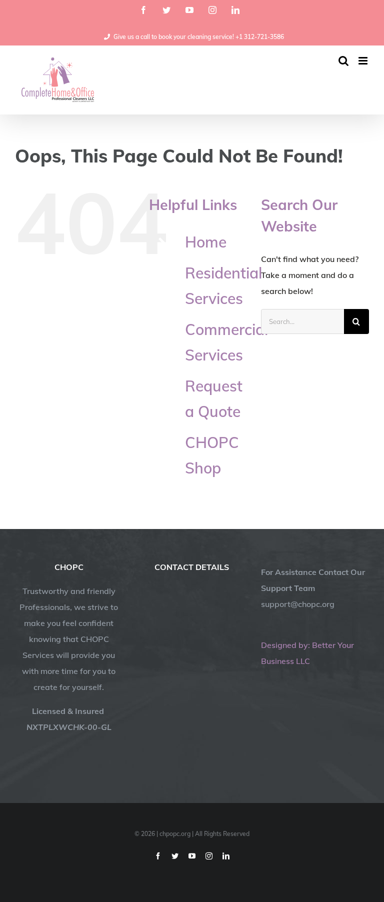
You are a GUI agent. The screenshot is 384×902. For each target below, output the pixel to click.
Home (205, 242)
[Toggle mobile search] (343, 61)
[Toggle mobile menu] (363, 61)
